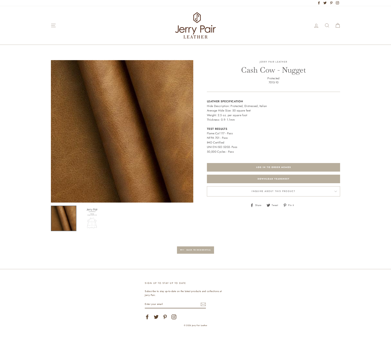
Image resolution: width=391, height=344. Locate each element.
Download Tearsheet (274, 178)
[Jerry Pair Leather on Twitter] (156, 316)
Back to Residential (198, 250)
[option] (122, 131)
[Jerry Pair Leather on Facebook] (147, 316)
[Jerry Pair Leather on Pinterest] (165, 316)
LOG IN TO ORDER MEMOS (273, 167)
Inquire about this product (273, 191)
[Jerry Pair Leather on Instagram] (173, 316)
